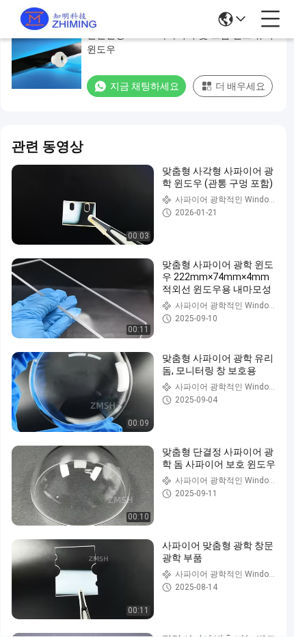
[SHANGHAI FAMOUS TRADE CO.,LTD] (56, 19)
